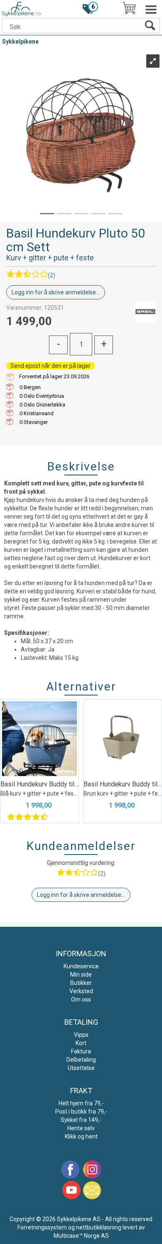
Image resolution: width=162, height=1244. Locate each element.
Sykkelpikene (20, 41)
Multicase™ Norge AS (81, 1235)
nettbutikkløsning (98, 1227)
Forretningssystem (42, 1227)
